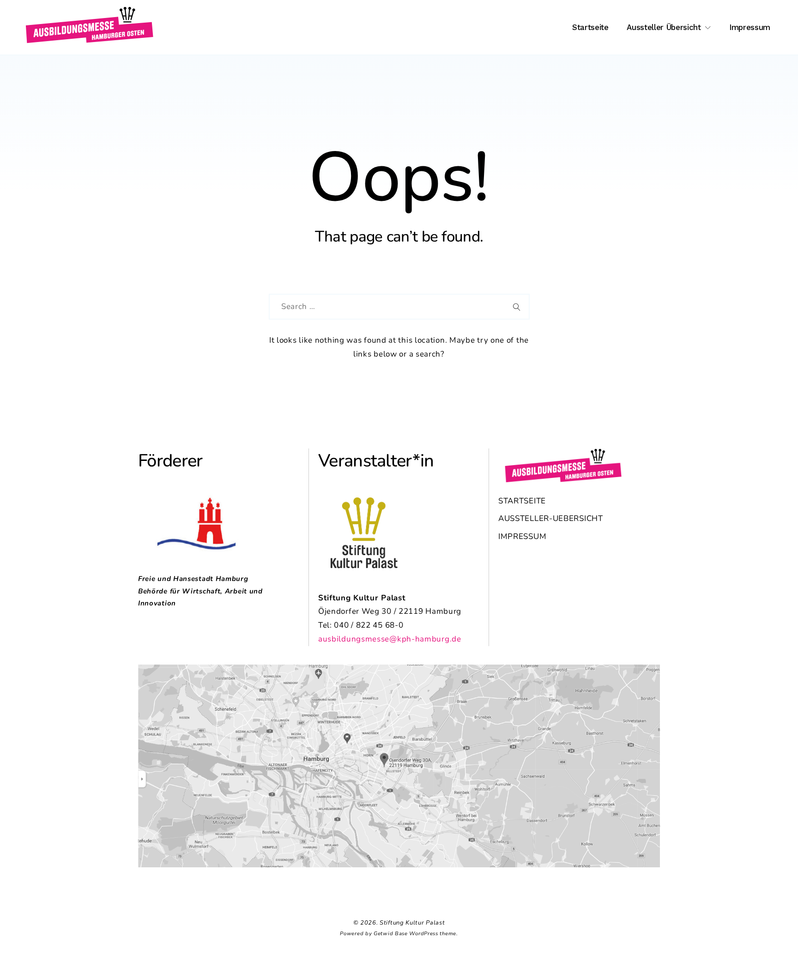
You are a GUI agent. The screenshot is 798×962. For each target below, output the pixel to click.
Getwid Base (391, 933)
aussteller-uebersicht (550, 518)
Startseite (590, 27)
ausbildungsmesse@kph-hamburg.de (389, 639)
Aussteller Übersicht (664, 27)
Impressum (749, 27)
